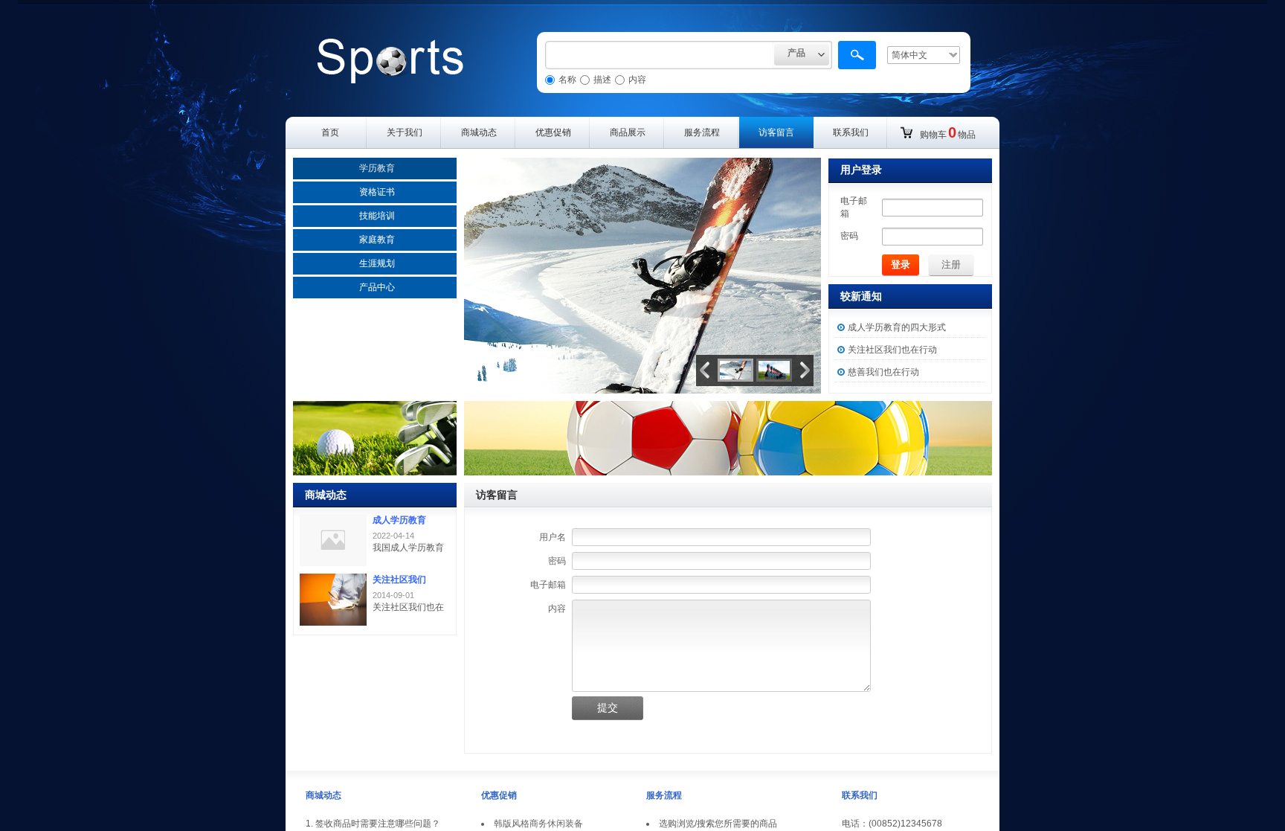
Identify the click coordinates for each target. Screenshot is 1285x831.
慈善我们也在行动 (883, 372)
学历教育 (377, 168)
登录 (900, 264)
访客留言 (776, 132)
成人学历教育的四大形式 (897, 327)
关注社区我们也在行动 (892, 349)
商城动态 (479, 132)
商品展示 (627, 132)
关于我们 (404, 132)
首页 (330, 132)
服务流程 (702, 132)
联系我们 (851, 132)
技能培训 (377, 216)
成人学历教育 (399, 520)
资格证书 (377, 192)
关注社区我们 (399, 579)
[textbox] (659, 55)
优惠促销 (553, 132)
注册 (951, 264)
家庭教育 (377, 239)
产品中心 (377, 287)
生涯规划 (377, 263)
